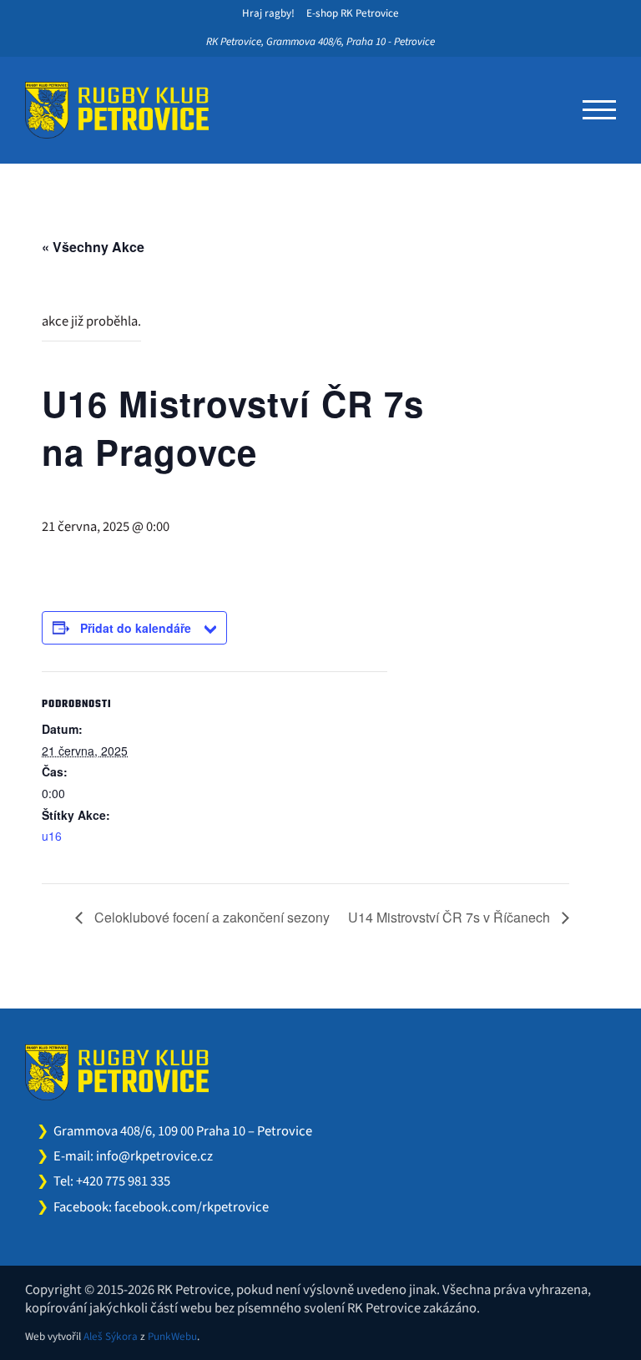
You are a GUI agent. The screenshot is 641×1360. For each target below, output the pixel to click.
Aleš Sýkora (110, 1336)
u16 (52, 835)
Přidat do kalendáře (135, 627)
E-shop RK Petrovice (352, 13)
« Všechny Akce (93, 246)
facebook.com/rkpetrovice (191, 1207)
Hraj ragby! (268, 13)
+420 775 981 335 (123, 1181)
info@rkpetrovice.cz (154, 1156)
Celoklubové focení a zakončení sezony (210, 917)
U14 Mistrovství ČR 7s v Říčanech (450, 917)
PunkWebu (172, 1336)
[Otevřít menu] (599, 110)
